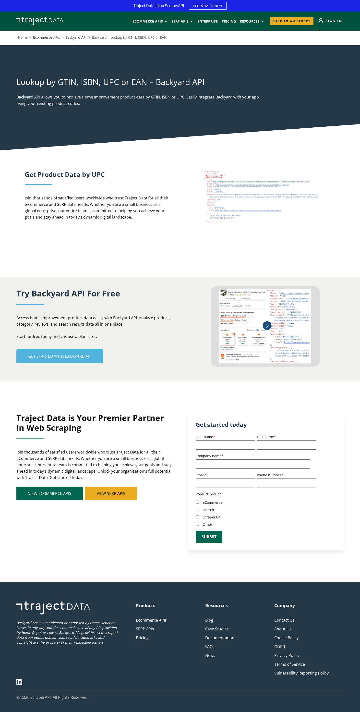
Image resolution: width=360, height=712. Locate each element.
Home (23, 37)
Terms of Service (289, 664)
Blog (209, 620)
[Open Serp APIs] (191, 21)
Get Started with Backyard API (60, 356)
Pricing (142, 637)
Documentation (219, 637)
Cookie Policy (286, 637)
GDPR (279, 646)
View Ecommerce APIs (49, 493)
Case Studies (217, 629)
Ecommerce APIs (46, 37)
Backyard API (75, 37)
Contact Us (284, 620)
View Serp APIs (111, 493)
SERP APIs (145, 629)
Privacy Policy (286, 655)
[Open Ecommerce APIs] (166, 21)
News (210, 655)
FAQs (210, 646)
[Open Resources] (262, 21)
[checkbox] (256, 513)
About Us (282, 629)
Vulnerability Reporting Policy (301, 673)
